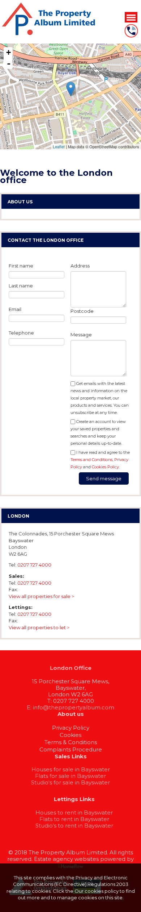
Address (80, 266)
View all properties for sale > (41, 596)
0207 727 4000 (34, 565)
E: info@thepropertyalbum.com (70, 707)
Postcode (82, 311)
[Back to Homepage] (131, 17)
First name (21, 266)
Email (15, 309)
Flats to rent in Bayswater (74, 819)
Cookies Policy (105, 466)
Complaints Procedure (70, 749)
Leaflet (59, 146)
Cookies (70, 734)
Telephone (21, 333)
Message (81, 334)
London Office (70, 667)
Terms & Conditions (70, 742)
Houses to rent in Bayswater (74, 812)
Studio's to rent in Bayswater (74, 825)
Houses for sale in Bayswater (70, 769)
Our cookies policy (97, 891)
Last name (21, 286)
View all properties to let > (39, 627)
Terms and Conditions (91, 459)
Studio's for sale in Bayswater (70, 782)
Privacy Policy (70, 727)
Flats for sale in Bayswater (70, 775)
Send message (103, 478)
